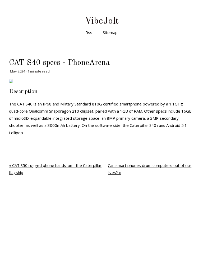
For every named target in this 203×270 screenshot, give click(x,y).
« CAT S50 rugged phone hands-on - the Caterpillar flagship (55, 169)
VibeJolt (102, 21)
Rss (88, 32)
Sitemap (110, 32)
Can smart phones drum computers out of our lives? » (149, 169)
